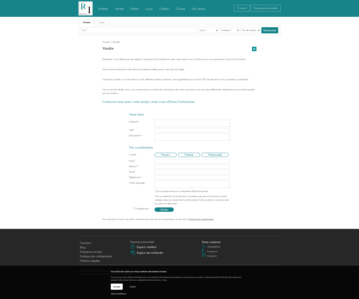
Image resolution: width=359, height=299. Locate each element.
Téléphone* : (135, 177)
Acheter (86, 22)
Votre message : (137, 182)
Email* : (133, 172)
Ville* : (132, 130)
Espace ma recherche (150, 252)
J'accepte (116, 287)
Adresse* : (134, 121)
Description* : (136, 135)
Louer (101, 22)
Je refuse (133, 286)
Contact (242, 8)
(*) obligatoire (141, 208)
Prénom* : (134, 166)
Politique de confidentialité (201, 219)
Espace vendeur (146, 247)
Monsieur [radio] (165, 155)
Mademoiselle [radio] (215, 155)
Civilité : (133, 154)
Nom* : (132, 161)
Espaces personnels (266, 8)
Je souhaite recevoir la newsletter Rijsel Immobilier (182, 191)
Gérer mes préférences (118, 293)
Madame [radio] (189, 155)
